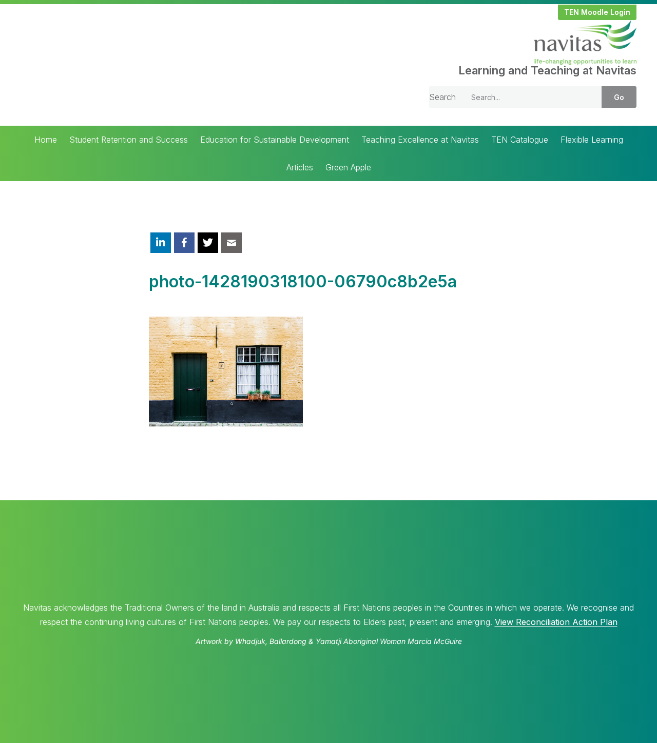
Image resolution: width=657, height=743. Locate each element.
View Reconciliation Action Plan (556, 622)
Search (442, 97)
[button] (597, 12)
